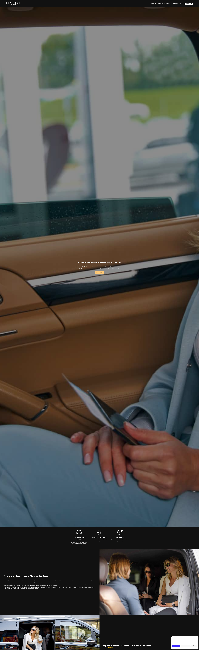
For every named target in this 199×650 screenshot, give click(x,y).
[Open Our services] (155, 3)
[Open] (182, 3)
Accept (176, 645)
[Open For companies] (164, 3)
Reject (185, 645)
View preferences (193, 645)
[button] (196, 637)
